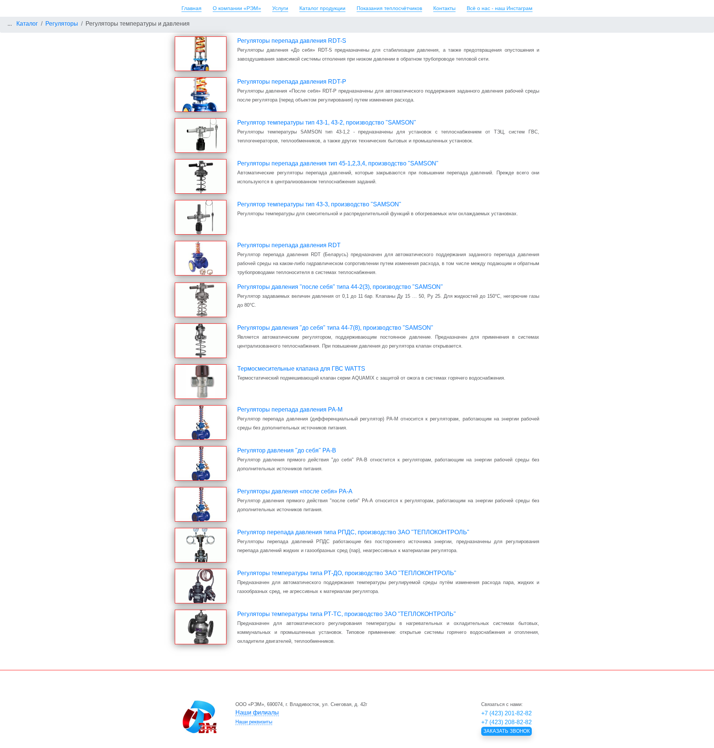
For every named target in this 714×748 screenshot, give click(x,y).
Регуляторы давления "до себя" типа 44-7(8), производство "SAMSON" (335, 328)
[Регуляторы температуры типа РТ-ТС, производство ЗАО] (200, 627)
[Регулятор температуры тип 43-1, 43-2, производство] (200, 135)
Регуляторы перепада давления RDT (289, 245)
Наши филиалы (257, 712)
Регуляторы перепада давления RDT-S (291, 41)
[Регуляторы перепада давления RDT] (200, 258)
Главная (191, 8)
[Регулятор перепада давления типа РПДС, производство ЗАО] (200, 545)
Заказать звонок (506, 731)
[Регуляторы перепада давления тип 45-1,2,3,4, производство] (200, 176)
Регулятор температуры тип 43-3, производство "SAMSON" (319, 204)
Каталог (27, 23)
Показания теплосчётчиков (389, 8)
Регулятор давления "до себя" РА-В (286, 450)
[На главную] (199, 717)
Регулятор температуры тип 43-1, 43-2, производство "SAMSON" (326, 122)
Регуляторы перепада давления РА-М (289, 409)
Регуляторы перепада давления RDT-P (291, 81)
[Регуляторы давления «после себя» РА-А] (200, 504)
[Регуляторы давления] (200, 300)
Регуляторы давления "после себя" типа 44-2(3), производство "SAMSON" (340, 287)
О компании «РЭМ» (237, 8)
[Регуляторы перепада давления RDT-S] (200, 53)
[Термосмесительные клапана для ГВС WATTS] (200, 381)
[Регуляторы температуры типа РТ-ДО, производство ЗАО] (200, 586)
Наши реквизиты (253, 722)
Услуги (280, 8)
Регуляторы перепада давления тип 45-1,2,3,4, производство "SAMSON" (337, 163)
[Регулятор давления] (200, 463)
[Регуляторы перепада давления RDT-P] (200, 94)
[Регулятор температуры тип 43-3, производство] (200, 217)
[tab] (340, 712)
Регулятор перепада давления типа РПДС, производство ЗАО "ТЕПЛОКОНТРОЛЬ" (353, 532)
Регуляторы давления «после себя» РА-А (295, 491)
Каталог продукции (322, 8)
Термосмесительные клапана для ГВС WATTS (301, 368)
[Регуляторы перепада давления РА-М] (200, 422)
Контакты (444, 8)
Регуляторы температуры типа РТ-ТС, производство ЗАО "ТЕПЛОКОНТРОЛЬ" (346, 614)
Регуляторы (61, 23)
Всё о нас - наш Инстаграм (500, 8)
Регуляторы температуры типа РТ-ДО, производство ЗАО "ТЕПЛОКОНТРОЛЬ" (346, 573)
